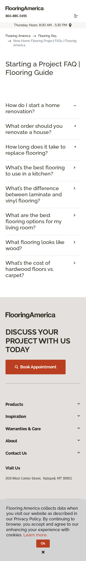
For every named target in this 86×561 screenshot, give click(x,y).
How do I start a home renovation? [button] (33, 108)
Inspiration (16, 416)
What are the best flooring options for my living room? (33, 221)
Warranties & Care (23, 428)
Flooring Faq (47, 36)
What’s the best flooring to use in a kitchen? (35, 171)
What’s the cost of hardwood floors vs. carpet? (30, 269)
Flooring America (18, 36)
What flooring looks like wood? (35, 245)
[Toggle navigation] (75, 15)
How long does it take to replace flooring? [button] (36, 150)
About (11, 440)
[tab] (43, 108)
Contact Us (16, 453)
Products (14, 404)
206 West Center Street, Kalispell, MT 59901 (39, 478)
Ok (43, 543)
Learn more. (35, 534)
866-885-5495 (16, 16)
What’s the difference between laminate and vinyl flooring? (34, 194)
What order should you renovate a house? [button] (34, 129)
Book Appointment (38, 366)
